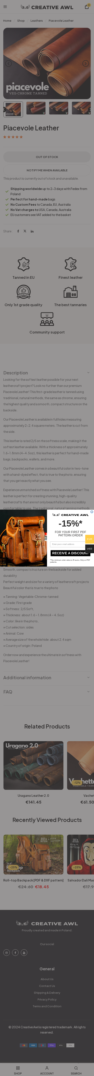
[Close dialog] (92, 512)
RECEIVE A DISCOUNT (70, 553)
